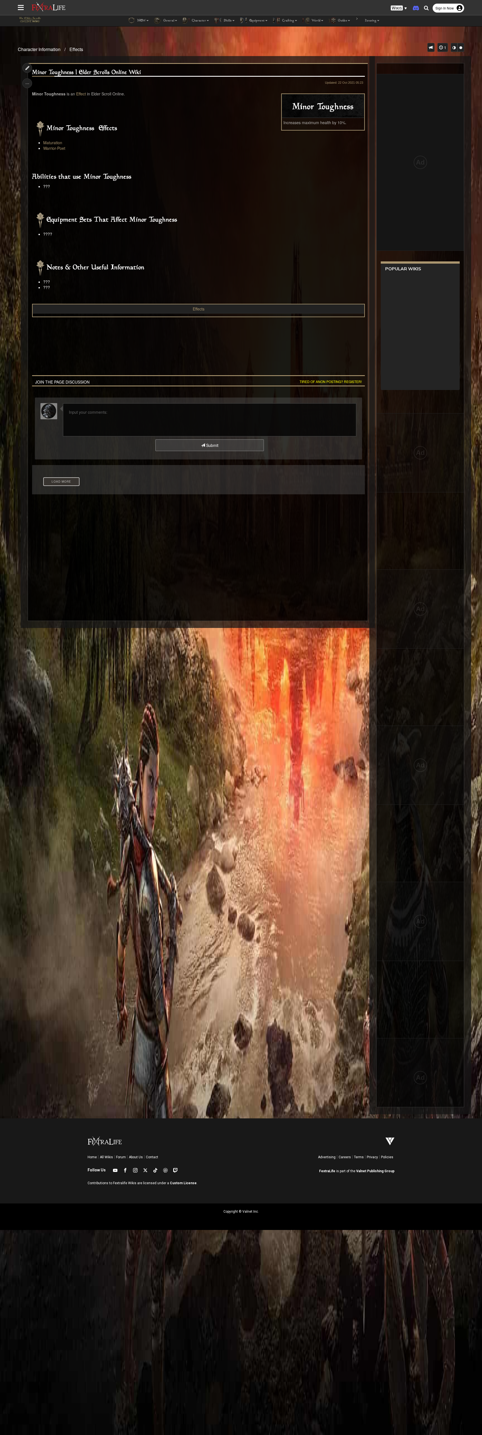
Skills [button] (227, 21)
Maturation (52, 142)
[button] (399, 8)
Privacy (372, 1157)
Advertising (327, 1157)
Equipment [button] (256, 21)
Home (92, 1157)
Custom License (183, 1183)
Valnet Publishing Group (375, 1171)
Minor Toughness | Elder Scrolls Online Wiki (86, 72)
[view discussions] (431, 47)
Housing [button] (370, 21)
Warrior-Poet (54, 148)
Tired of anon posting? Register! (331, 381)
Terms (359, 1157)
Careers (345, 1157)
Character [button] (198, 21)
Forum (121, 1157)
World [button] (315, 21)
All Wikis (106, 1157)
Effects (76, 49)
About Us (136, 1157)
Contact (152, 1157)
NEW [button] (141, 21)
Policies (387, 1157)
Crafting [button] (287, 21)
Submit (211, 445)
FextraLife (327, 1171)
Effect (81, 94)
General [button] (168, 21)
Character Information (39, 49)
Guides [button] (342, 21)
